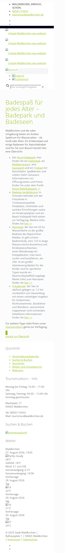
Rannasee (17, 227)
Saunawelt (18, 167)
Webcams (17, 370)
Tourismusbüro (14, 327)
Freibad (38, 167)
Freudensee (19, 286)
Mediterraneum (21, 164)
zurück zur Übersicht (17, 336)
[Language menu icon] (12, 69)
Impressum (14, 539)
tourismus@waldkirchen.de (28, 14)
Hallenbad (34, 161)
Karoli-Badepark (26, 157)
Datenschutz (30, 539)
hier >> (28, 223)
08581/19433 (20, 11)
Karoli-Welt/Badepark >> (26, 188)
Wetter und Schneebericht (27, 366)
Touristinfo (18, 363)
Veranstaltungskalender (25, 356)
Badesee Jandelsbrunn (25, 192)
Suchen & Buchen (22, 359)
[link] (43, 86)
